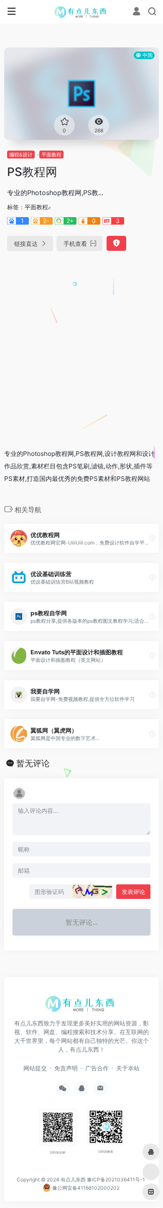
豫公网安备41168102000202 (85, 1188)
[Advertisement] (81, 346)
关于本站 (128, 1068)
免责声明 (66, 1068)
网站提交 (35, 1068)
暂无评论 (33, 763)
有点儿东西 (73, 1179)
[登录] (136, 12)
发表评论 (133, 891)
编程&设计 (21, 154)
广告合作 (97, 1068)
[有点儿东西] (81, 11)
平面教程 (51, 154)
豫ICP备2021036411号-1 (116, 1179)
